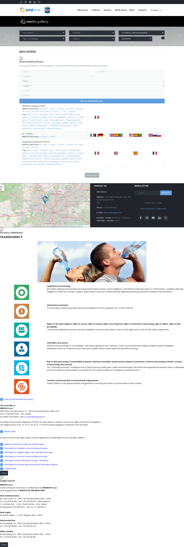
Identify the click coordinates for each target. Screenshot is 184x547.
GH (64, 111)
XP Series (35, 111)
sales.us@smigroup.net (112, 212)
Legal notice (161, 208)
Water (29, 114)
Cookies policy (10, 468)
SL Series (43, 109)
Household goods (73, 120)
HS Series (70, 109)
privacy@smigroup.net (36, 417)
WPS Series (45, 111)
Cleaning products (57, 120)
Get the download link (91, 101)
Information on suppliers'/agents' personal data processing (28, 452)
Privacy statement (147, 208)
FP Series (60, 109)
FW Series (79, 109)
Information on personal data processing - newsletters (26, 460)
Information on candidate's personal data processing (25, 448)
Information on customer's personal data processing (25, 456)
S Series (52, 109)
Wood (75, 125)
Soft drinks (43, 114)
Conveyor (71, 111)
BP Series (26, 111)
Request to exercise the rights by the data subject (24, 444)
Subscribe (166, 193)
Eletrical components (38, 125)
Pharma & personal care (32, 123)
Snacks (46, 120)
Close (4, 473)
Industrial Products (54, 128)
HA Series (55, 111)
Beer (52, 114)
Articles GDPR (10, 431)
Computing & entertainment (60, 125)
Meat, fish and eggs (39, 117)
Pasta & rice (72, 117)
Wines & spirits (61, 114)
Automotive (27, 128)
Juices (35, 114)
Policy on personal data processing (18, 399)
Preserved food (35, 120)
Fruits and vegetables (57, 117)
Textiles (46, 123)
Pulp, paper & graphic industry (63, 123)
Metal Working (39, 128)
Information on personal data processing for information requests (31, 464)
